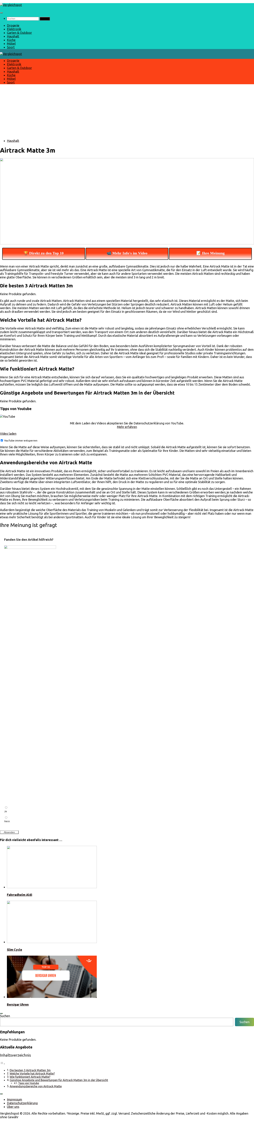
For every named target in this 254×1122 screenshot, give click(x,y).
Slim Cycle (14, 949)
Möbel (11, 43)
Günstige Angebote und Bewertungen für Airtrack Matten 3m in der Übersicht (59, 1080)
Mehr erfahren (127, 427)
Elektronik (14, 29)
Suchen (5, 1016)
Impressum (14, 1099)
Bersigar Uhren (18, 1004)
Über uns (13, 1106)
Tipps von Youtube (28, 1083)
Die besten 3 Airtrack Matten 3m (30, 1070)
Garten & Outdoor (19, 32)
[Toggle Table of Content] (2, 1063)
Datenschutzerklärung (22, 1103)
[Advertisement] (127, 112)
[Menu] (1, 12)
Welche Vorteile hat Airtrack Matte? (32, 1073)
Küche (11, 40)
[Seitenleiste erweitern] (1, 1013)
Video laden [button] (8, 433)
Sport (11, 47)
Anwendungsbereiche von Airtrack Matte (36, 1086)
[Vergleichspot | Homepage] (11, 5)
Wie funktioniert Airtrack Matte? (30, 1076)
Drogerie (13, 25)
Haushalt (13, 36)
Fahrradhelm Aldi (19, 894)
